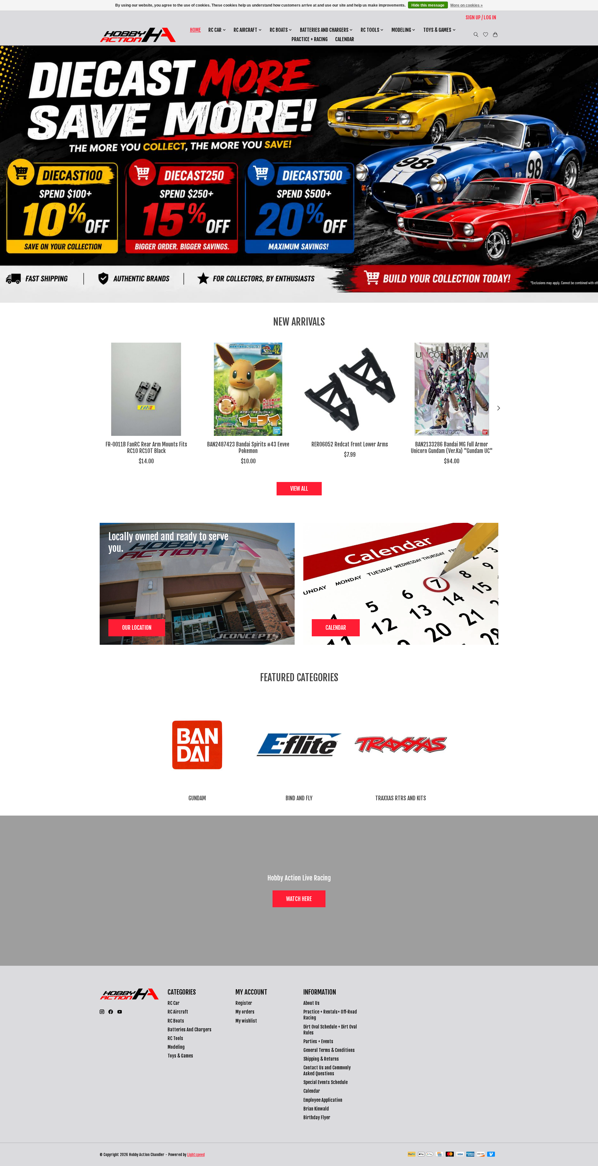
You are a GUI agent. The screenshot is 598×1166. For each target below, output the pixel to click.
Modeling (176, 1047)
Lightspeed (196, 1154)
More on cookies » (466, 5)
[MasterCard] (450, 1155)
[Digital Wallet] (425, 1155)
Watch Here (299, 898)
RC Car (173, 1003)
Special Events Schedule (325, 1082)
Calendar (344, 39)
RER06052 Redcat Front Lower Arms (349, 444)
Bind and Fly (299, 798)
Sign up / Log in (481, 17)
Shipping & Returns (321, 1059)
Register (243, 1003)
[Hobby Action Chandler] (138, 34)
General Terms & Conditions (329, 1050)
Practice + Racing (310, 39)
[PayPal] (412, 1155)
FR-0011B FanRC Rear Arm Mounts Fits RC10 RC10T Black (146, 447)
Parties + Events (318, 1041)
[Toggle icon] (476, 35)
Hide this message (427, 5)
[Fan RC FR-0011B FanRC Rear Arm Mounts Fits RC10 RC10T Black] (146, 389)
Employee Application (322, 1100)
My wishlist (246, 1021)
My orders (244, 1012)
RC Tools (175, 1038)
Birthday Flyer (316, 1117)
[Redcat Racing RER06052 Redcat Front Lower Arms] (349, 389)
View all (299, 488)
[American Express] (470, 1155)
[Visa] (460, 1155)
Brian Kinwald (316, 1109)
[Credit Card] (439, 1155)
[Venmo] (491, 1155)
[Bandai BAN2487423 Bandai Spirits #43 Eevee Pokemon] (248, 389)
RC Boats (176, 1021)
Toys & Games (180, 1056)
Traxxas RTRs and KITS (400, 798)
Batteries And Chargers (189, 1030)
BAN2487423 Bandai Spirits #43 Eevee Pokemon (248, 447)
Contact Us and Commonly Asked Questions (327, 1071)
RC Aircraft (178, 1012)
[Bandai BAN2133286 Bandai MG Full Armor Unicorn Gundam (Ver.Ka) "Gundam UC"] (451, 389)
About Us (311, 1003)
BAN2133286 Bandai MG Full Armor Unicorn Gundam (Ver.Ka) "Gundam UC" (452, 447)
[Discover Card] (481, 1155)
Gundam (197, 798)
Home (195, 30)
